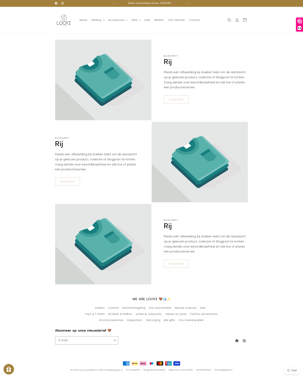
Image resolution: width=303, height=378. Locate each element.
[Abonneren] (114, 340)
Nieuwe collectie (186, 308)
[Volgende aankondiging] (189, 3)
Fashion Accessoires (204, 314)
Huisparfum (134, 320)
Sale (203, 308)
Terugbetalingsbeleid (154, 369)
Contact (113, 308)
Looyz (82, 370)
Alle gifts (169, 320)
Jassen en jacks (176, 314)
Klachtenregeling (134, 308)
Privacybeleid (133, 369)
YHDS (101, 370)
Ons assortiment (160, 308)
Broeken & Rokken (120, 314)
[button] (97, 20)
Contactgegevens (223, 369)
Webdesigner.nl (114, 370)
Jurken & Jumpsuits (149, 314)
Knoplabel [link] (176, 99)
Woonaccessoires (111, 320)
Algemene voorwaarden (181, 369)
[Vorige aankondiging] (114, 3)
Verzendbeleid (203, 369)
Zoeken (100, 308)
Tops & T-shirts (95, 314)
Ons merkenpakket (191, 320)
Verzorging (153, 320)
